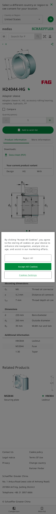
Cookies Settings (28, 275)
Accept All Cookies (28, 266)
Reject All (28, 257)
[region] (28, 257)
